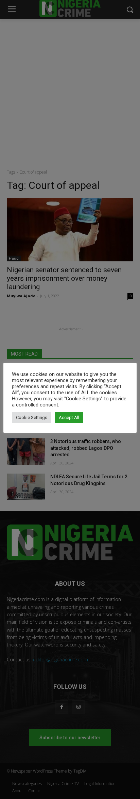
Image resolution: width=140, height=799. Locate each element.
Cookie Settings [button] (31, 417)
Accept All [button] (69, 417)
